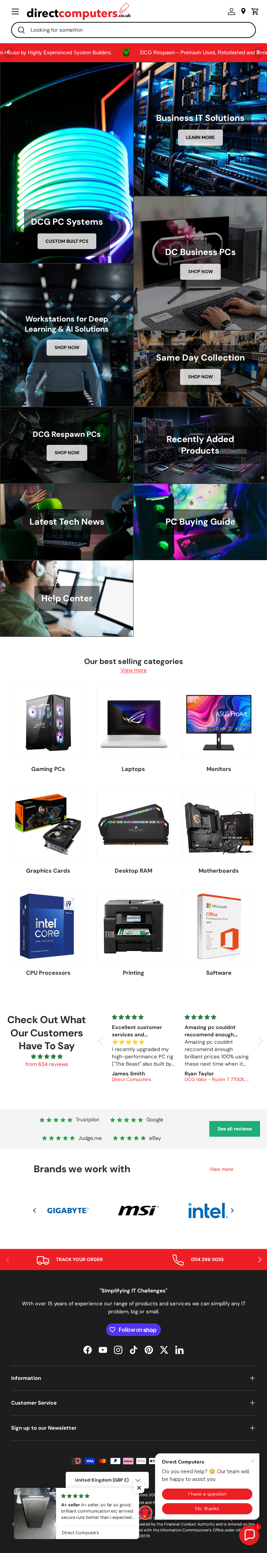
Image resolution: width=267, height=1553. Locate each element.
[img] (47, 1057)
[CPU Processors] (48, 926)
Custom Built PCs (67, 241)
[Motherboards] (219, 824)
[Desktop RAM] (133, 824)
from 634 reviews (46, 1064)
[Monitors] (219, 722)
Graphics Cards (48, 870)
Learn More (200, 137)
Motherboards (219, 870)
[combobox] (133, 30)
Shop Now (200, 272)
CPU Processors (48, 972)
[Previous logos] (34, 1210)
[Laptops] (133, 722)
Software (219, 972)
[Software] (219, 926)
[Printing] (133, 926)
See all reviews (235, 1129)
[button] (253, 11)
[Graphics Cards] (48, 824)
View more (134, 670)
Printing (133, 972)
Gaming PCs (48, 769)
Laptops (133, 769)
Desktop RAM (133, 870)
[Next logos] (232, 1210)
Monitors (219, 769)
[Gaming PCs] (48, 722)
